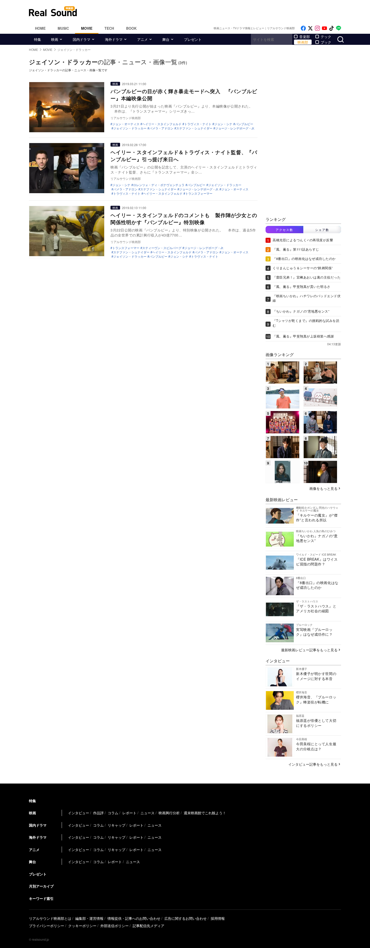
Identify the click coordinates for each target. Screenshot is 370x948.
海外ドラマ (114, 39)
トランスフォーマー (198, 193)
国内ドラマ (81, 39)
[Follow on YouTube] (324, 28)
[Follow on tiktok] (331, 28)
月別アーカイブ (41, 886)
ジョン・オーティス (125, 124)
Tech (109, 28)
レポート (129, 812)
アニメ (142, 39)
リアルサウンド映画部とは (50, 918)
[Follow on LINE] (338, 28)
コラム (113, 812)
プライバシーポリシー (46, 925)
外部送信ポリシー (114, 925)
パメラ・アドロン (161, 128)
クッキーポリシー (82, 925)
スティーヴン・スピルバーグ (161, 248)
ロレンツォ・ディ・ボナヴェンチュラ (158, 185)
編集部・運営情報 (89, 918)
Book (131, 28)
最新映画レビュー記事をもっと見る (309, 649)
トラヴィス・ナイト (197, 124)
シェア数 (322, 229)
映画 (54, 39)
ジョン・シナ (223, 124)
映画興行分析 (169, 812)
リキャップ (116, 825)
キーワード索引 (41, 898)
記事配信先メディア (148, 925)
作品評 (98, 812)
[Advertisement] (219, 11)
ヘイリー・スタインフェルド (161, 124)
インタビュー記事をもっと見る (313, 764)
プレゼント (193, 39)
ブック (326, 42)
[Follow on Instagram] (317, 28)
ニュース (147, 812)
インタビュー (78, 812)
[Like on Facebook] (303, 28)
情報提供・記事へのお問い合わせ (133, 918)
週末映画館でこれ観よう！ (205, 812)
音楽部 (304, 36)
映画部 (303, 42)
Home (40, 28)
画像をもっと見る (323, 488)
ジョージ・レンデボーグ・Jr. (234, 128)
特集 (37, 39)
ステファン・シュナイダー (194, 128)
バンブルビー (244, 124)
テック (326, 36)
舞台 (165, 39)
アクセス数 (284, 229)
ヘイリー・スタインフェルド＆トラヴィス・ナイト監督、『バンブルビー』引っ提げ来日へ (183, 155)
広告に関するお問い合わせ (185, 918)
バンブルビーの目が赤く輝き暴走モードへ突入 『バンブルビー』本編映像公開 (183, 94)
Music (63, 28)
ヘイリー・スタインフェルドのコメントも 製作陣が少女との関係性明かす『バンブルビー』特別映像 (183, 218)
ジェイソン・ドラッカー (129, 128)
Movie (86, 28)
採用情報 (218, 918)
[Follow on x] (310, 28)
